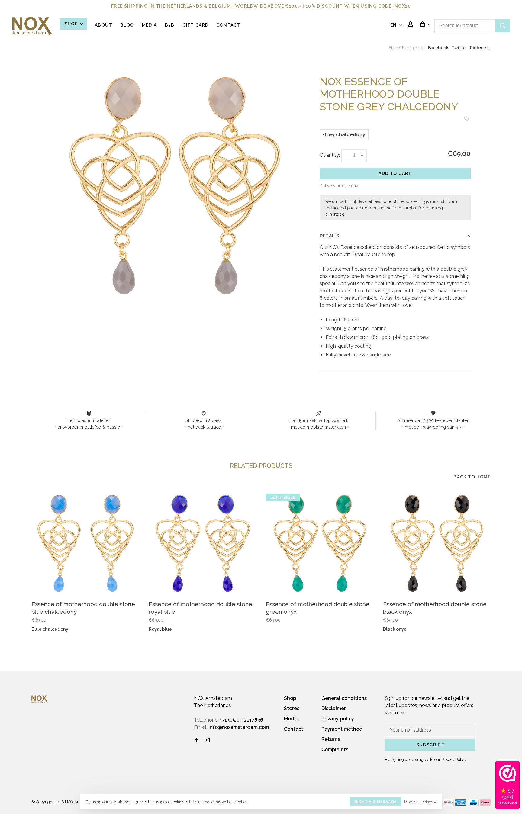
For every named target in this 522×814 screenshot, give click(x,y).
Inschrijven (202, 436)
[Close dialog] (371, 331)
